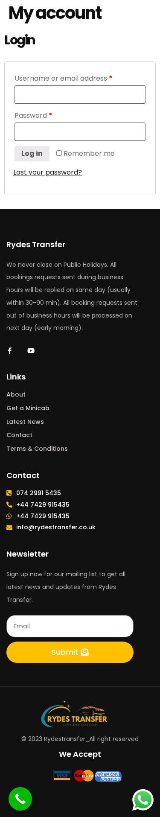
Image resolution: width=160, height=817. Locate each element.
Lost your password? (47, 172)
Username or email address (64, 78)
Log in (32, 153)
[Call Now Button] (20, 799)
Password (33, 115)
